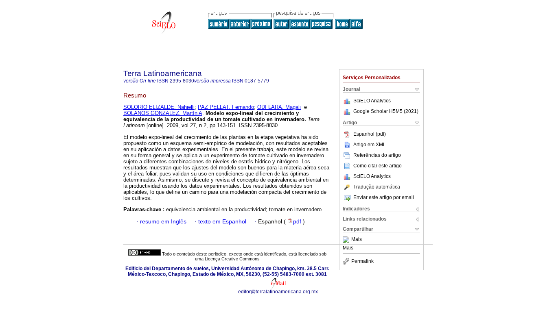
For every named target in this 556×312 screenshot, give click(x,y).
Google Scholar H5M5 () (385, 111)
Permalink (362, 261)
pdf (298, 222)
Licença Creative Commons (232, 258)
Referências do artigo (377, 155)
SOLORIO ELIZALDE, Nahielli (159, 107)
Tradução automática (376, 187)
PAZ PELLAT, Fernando (226, 107)
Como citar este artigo (377, 166)
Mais (356, 240)
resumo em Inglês (163, 222)
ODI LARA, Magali (279, 107)
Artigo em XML (369, 144)
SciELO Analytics (372, 101)
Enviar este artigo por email (383, 197)
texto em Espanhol (222, 222)
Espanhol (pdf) (369, 134)
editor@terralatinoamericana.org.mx (278, 292)
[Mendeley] (347, 240)
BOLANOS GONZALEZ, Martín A (162, 113)
